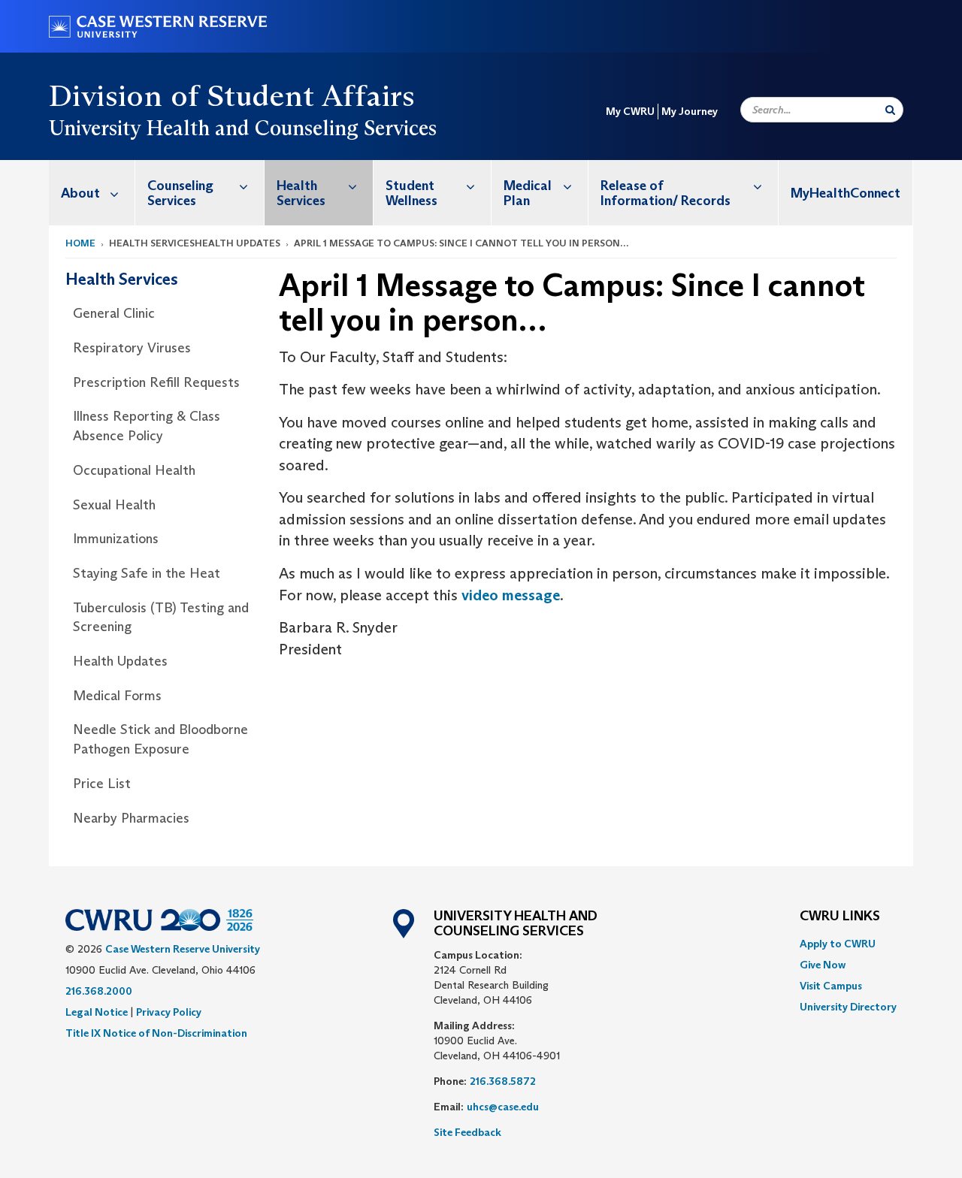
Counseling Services (180, 193)
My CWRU (630, 111)
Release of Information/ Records (665, 193)
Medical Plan (528, 193)
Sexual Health (114, 505)
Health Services (301, 193)
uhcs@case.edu (503, 1106)
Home (80, 243)
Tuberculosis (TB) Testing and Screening (161, 618)
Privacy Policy (168, 1012)
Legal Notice (96, 1012)
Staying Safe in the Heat (146, 573)
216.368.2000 (98, 991)
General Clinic (114, 313)
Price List (102, 783)
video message (510, 595)
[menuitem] (92, 192)
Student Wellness (411, 193)
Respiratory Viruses (132, 348)
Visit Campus (831, 985)
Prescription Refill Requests (156, 382)
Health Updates (120, 661)
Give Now (823, 964)
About (80, 193)
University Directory (848, 1006)
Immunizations (116, 538)
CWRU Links (840, 916)
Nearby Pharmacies (131, 818)
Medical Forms (117, 695)
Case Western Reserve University (182, 949)
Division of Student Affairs (232, 95)
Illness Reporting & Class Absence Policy (146, 426)
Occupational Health (134, 470)
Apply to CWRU (838, 943)
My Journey (689, 111)
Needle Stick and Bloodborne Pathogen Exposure (160, 739)
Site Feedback (467, 1132)
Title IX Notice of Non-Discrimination (156, 1033)
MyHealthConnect (845, 193)
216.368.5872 (503, 1081)
